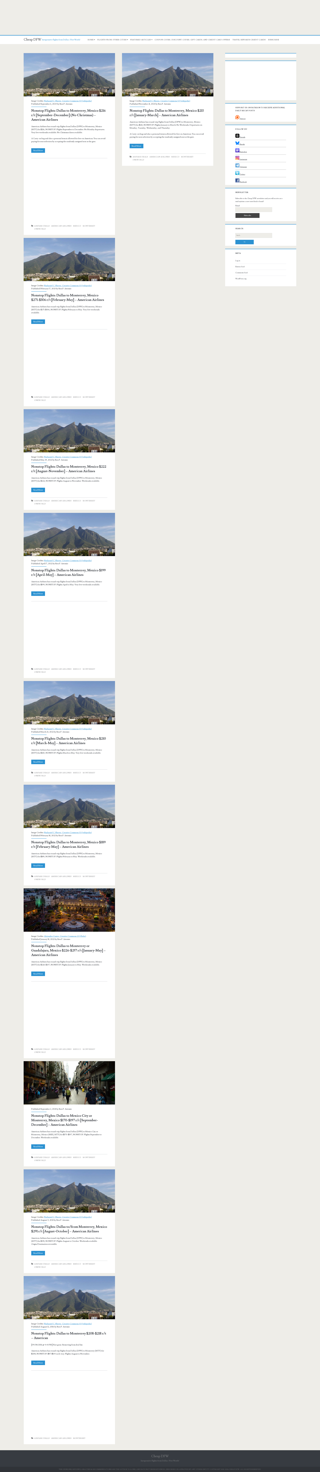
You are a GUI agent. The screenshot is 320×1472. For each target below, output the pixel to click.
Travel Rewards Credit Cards (249, 40)
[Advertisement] (160, 17)
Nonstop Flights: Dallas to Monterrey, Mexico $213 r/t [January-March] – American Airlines (167, 74)
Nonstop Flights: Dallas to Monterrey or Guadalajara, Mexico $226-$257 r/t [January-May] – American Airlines (69, 910)
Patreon (242, 119)
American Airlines (61, 226)
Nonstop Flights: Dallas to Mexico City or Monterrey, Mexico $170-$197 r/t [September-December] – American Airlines (69, 1083)
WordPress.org (240, 279)
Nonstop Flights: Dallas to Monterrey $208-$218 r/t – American (69, 1297)
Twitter (242, 174)
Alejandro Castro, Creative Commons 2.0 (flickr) (65, 936)
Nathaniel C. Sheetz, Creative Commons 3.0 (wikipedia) (68, 101)
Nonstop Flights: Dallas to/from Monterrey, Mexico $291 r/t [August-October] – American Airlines (69, 1191)
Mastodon (243, 152)
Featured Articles (140, 40)
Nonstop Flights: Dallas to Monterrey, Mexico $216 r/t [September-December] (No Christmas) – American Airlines (69, 74)
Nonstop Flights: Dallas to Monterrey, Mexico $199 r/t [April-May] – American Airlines (69, 534)
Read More (39, 151)
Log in (237, 261)
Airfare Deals (42, 226)
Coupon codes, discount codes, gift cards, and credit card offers (192, 40)
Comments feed (241, 273)
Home (91, 40)
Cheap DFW (32, 39)
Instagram (243, 159)
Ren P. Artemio (66, 104)
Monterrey (89, 226)
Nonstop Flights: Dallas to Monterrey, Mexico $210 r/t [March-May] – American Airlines (69, 702)
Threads (242, 137)
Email (237, 206)
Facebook (243, 182)
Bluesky (242, 144)
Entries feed (239, 267)
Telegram (243, 167)
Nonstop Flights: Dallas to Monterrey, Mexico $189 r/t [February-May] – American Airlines (69, 806)
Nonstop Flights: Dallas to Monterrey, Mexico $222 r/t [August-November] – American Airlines (69, 431)
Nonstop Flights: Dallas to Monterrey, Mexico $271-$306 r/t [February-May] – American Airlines (69, 259)
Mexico (77, 226)
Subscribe (273, 40)
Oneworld (40, 229)
